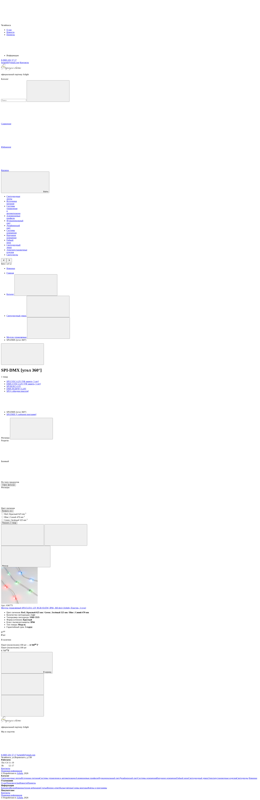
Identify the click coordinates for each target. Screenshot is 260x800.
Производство (13, 783)
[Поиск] (48, 91)
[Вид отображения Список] (65, 535)
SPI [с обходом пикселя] (17, 391)
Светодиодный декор (198, 778)
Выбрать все (7, 511)
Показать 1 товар (9, 523)
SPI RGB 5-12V (13, 386)
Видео (13, 788)
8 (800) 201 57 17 (9, 755)
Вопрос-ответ (53, 788)
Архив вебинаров (32, 788)
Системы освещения (11, 231)
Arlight (20, 773)
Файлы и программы (97, 788)
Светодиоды (12, 255)
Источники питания (11, 202)
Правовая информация (11, 771)
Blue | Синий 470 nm (14, 517)
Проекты (10, 35)
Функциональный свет (109, 778)
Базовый (5, 461)
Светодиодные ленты (11, 778)
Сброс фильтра (8, 485)
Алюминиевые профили (13, 217)
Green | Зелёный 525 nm (16, 520)
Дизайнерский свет (128, 778)
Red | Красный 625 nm (15, 514)
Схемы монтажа (80, 788)
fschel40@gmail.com (26, 755)
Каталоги (5, 788)
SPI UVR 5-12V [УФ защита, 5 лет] (22, 381)
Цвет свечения (8, 508)
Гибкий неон (9, 241)
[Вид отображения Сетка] (22, 535)
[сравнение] (22, 684)
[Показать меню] (35, 285)
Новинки (10, 268)
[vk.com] (21, 752)
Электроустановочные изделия (222, 778)
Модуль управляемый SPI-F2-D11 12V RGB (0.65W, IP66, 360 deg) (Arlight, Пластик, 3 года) (43, 608)
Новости (10, 32)
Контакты (24, 62)
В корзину (47, 672)
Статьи (43, 788)
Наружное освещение (11, 236)
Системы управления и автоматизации (58, 778)
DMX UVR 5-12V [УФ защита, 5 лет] (23, 384)
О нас (9, 30)
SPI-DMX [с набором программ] (21, 414)
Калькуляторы (66, 788)
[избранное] (22, 705)
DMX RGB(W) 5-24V (16, 389)
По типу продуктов (10, 482)
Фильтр (5, 566)
